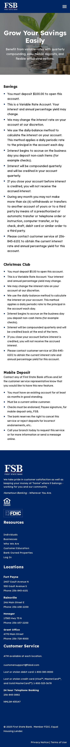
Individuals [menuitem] (11, 534)
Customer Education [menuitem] (16, 548)
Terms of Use (59, 742)
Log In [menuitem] (8, 557)
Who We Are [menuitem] (11, 543)
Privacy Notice (40, 742)
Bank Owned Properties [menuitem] (18, 552)
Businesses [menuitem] (10, 539)
